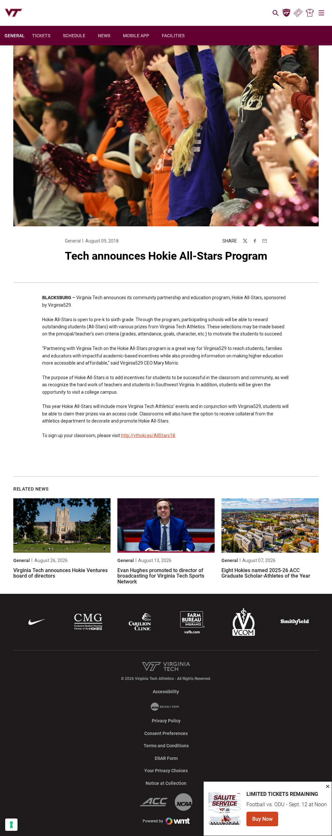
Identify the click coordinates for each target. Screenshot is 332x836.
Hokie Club (286, 13)
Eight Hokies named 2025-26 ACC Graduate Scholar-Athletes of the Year (265, 573)
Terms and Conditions (166, 745)
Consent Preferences (166, 733)
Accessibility (166, 691)
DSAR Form (166, 758)
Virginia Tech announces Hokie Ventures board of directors (60, 573)
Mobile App (136, 35)
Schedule (74, 35)
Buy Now (265, 821)
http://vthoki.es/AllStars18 (148, 435)
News (104, 35)
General (73, 240)
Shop (310, 13)
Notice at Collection (166, 783)
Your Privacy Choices (166, 770)
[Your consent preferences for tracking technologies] (11, 825)
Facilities (173, 35)
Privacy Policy (166, 720)
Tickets (298, 13)
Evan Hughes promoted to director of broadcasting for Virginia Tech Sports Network (160, 576)
